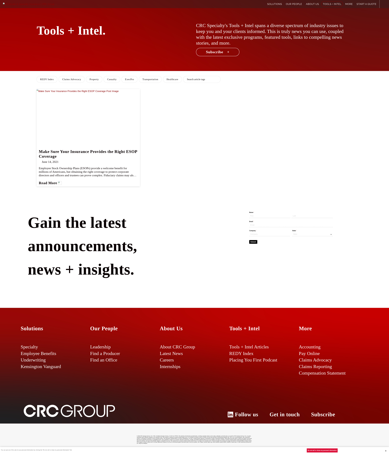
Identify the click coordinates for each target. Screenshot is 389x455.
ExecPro (129, 79)
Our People (294, 4)
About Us (312, 4)
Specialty (29, 346)
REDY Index (47, 79)
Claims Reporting (315, 366)
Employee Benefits (38, 353)
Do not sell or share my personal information (322, 450)
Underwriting (33, 359)
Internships (170, 366)
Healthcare (172, 79)
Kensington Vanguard (41, 366)
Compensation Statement (322, 373)
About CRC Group (177, 346)
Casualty (112, 79)
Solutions (274, 4)
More (349, 4)
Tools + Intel (332, 4)
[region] (194, 451)
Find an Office (103, 359)
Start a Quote (366, 4)
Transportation (150, 79)
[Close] (386, 451)
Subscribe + (217, 52)
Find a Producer (105, 353)
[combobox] (312, 234)
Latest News (171, 353)
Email (254, 221)
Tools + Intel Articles (249, 346)
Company (255, 230)
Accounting (310, 346)
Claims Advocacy (71, 79)
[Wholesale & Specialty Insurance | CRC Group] (28, 4)
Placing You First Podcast (253, 359)
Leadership (100, 346)
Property (94, 79)
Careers (167, 359)
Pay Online (309, 353)
